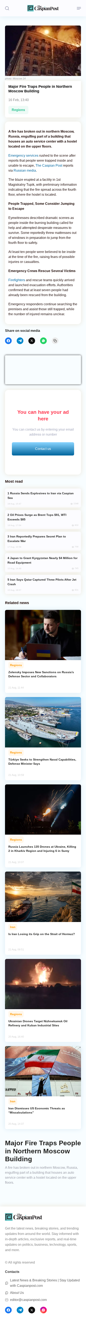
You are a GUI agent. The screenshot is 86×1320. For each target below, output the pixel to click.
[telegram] (20, 340)
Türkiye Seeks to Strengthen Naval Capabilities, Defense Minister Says (42, 761)
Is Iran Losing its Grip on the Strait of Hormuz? (41, 934)
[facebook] (8, 340)
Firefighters (16, 280)
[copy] (55, 340)
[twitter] (31, 340)
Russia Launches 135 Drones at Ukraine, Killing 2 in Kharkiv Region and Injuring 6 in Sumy (42, 848)
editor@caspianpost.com (28, 1300)
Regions (18, 110)
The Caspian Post (48, 165)
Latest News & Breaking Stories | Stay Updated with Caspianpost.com (45, 1282)
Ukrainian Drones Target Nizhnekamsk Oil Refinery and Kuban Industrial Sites (37, 1023)
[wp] (43, 340)
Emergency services (23, 155)
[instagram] (43, 1310)
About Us (17, 1292)
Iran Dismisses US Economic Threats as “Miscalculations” (36, 1110)
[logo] (43, 8)
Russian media (25, 170)
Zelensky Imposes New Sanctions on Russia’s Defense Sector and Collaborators (41, 674)
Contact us (43, 449)
